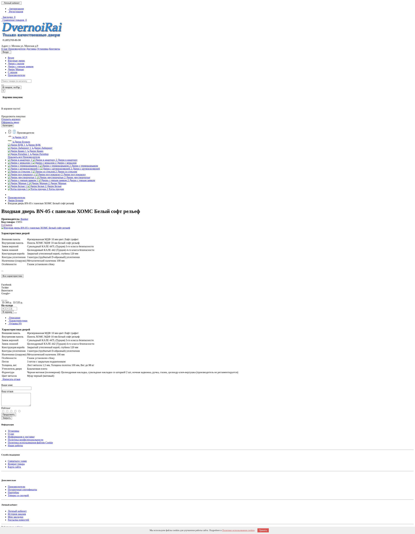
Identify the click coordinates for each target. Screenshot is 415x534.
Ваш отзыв (7, 391)
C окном (12, 72)
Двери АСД (19, 137)
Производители (16, 75)
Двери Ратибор (39, 154)
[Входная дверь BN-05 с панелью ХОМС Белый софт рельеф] (35, 227)
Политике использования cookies (238, 530)
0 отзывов (6, 225)
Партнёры (13, 492)
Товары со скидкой (18, 495)
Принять (263, 530)
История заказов (17, 514)
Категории (7, 125)
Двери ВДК (33, 145)
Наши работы (15, 445)
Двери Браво (35, 151)
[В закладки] (2, 300)
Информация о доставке (21, 436)
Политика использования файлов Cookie (30, 442)
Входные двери (16, 60)
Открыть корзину (11, 119)
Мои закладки (15, 517)
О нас (11, 433)
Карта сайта (14, 466)
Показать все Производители (24, 157)
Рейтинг (6, 408)
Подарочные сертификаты (22, 489)
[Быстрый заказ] (15, 312)
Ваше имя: (7, 385)
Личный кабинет (17, 511)
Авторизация (16, 8)
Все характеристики (12, 276)
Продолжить (9, 414)
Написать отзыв (10, 379)
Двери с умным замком (20, 66)
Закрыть (7, 418)
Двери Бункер (21, 141)
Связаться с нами (17, 461)
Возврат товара (16, 464)
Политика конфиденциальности (25, 439)
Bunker (24, 219)
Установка (13, 431)
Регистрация (15, 11)
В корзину (7, 312)
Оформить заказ (10, 122)
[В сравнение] (6, 300)
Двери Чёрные (16, 69)
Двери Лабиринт (42, 148)
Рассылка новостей (18, 519)
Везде (11, 57)
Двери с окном (16, 63)
